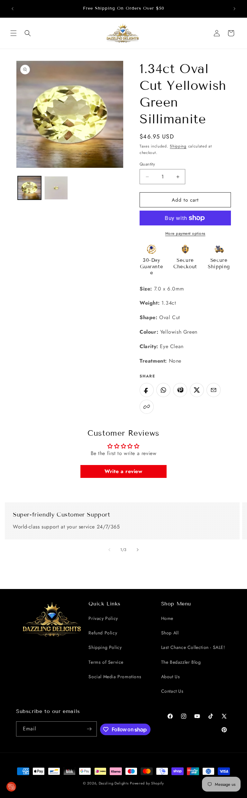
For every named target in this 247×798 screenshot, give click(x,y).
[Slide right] (138, 550)
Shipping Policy (105, 647)
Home (167, 618)
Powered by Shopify (147, 783)
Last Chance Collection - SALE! (193, 647)
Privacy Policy (103, 618)
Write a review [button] (123, 471)
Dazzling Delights (114, 783)
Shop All (170, 633)
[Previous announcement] (12, 9)
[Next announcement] (234, 9)
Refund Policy (102, 633)
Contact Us (172, 691)
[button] (13, 33)
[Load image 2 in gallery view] (56, 188)
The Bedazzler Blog (181, 662)
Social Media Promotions (114, 676)
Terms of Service (106, 662)
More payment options (185, 233)
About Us (170, 676)
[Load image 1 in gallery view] (29, 188)
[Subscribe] (89, 728)
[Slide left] (109, 550)
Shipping (178, 146)
